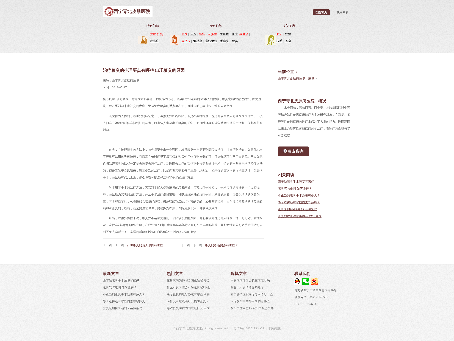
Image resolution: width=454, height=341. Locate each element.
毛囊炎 (224, 41)
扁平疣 (185, 41)
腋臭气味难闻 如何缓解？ (295, 188)
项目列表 (342, 12)
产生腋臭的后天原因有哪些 (145, 245)
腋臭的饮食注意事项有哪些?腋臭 (300, 216)
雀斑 (288, 41)
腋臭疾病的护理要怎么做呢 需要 (188, 280)
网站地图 (275, 328)
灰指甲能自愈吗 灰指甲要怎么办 (252, 308)
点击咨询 (295, 151)
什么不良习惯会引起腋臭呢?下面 (188, 287)
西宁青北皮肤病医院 (291, 78)
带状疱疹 (211, 41)
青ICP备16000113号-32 (249, 328)
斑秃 (235, 34)
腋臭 (160, 34)
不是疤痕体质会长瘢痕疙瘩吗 (250, 280)
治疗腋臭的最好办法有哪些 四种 (188, 294)
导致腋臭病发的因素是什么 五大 (188, 308)
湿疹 (202, 34)
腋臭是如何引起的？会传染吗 (297, 209)
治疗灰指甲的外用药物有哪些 (250, 301)
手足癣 (224, 34)
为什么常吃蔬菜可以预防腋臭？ (188, 301)
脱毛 (279, 41)
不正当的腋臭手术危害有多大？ (299, 195)
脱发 (153, 34)
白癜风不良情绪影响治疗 (247, 287)
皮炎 (193, 34)
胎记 (279, 34)
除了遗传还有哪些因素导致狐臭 (299, 202)
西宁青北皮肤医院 (132, 11)
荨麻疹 (243, 34)
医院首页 (321, 12)
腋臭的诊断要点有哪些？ (221, 245)
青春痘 (154, 41)
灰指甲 (212, 34)
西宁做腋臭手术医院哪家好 (296, 181)
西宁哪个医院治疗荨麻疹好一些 (252, 294)
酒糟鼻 (197, 41)
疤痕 (288, 34)
